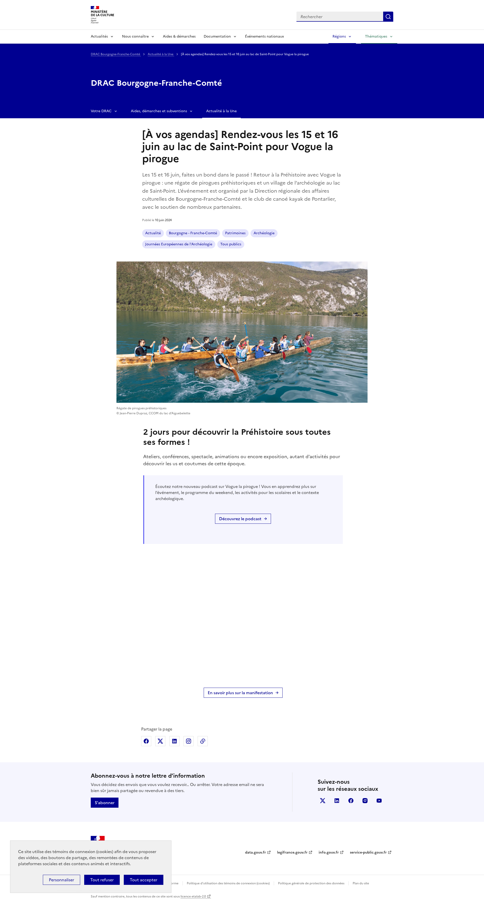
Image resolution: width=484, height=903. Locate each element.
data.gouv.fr (255, 852)
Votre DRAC (101, 111)
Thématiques (376, 36)
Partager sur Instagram (189, 741)
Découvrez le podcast (240, 519)
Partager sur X (160, 741)
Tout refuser (102, 880)
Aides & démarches (179, 36)
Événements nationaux (264, 36)
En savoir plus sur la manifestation (240, 693)
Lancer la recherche (388, 17)
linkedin (337, 801)
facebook (351, 801)
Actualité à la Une (161, 54)
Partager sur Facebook (146, 741)
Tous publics (230, 244)
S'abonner (104, 803)
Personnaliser (61, 880)
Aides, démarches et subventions (159, 111)
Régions (339, 36)
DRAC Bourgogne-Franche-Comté (116, 54)
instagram (365, 801)
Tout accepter (143, 880)
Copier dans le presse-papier (203, 741)
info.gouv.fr (329, 852)
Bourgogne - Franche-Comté (193, 233)
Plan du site (361, 883)
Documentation (217, 36)
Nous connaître (135, 36)
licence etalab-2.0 (193, 896)
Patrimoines (235, 233)
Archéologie (264, 233)
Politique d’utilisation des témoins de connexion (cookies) (228, 883)
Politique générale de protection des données (311, 883)
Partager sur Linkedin (174, 741)
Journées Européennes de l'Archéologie (178, 244)
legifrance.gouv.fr (292, 852)
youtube (379, 801)
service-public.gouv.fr (368, 852)
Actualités (99, 36)
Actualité (153, 233)
